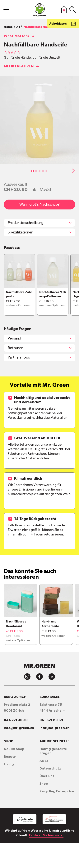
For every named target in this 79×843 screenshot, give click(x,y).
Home (8, 26)
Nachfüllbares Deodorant (16, 624)
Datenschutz (50, 768)
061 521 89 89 (51, 720)
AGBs (44, 761)
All (18, 26)
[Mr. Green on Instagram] (27, 676)
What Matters (16, 36)
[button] (32, 171)
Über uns (47, 776)
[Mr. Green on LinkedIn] (52, 676)
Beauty (10, 756)
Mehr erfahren (19, 66)
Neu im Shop (14, 749)
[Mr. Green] (39, 10)
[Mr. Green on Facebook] (39, 676)
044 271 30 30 (16, 720)
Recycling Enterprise (57, 791)
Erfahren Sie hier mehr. (46, 835)
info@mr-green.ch (19, 728)
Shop (44, 783)
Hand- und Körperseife (50, 624)
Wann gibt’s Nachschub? (39, 204)
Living (9, 764)
